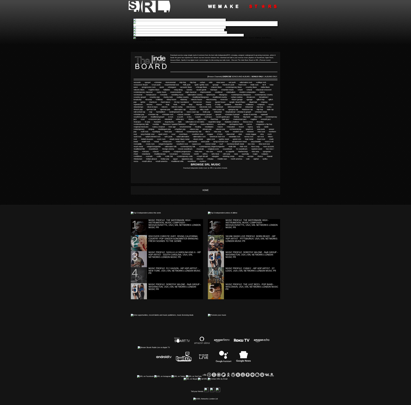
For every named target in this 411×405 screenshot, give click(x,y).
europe (251, 156)
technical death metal (235, 144)
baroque (214, 90)
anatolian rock (234, 137)
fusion (191, 119)
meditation (209, 127)
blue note (258, 117)
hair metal (249, 139)
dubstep (184, 99)
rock (270, 134)
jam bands (193, 141)
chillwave (250, 104)
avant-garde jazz (223, 117)
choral (249, 90)
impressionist (206, 92)
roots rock (151, 144)
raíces (249, 124)
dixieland (168, 119)
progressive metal (240, 141)
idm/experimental (234, 107)
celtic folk (169, 156)
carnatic (149, 156)
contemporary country (264, 95)
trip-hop (183, 82)
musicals (200, 149)
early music (161, 92)
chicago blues (201, 87)
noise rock (180, 141)
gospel (147, 82)
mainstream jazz (240, 119)
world (196, 154)
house (208, 102)
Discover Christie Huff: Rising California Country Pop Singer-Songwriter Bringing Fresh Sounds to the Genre (173, 238)
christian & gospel (232, 114)
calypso (265, 154)
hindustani (138, 159)
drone (241, 156)
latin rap (270, 109)
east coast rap (218, 109)
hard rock (242, 85)
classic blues (217, 87)
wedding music (178, 95)
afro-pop (226, 154)
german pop (165, 109)
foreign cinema (168, 149)
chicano (146, 151)
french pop (138, 109)
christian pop (139, 114)
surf (221, 144)
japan (176, 159)
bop (190, 104)
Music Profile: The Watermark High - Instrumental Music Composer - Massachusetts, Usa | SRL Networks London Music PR (175, 224)
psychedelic (256, 141)
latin (180, 122)
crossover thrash (141, 85)
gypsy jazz (202, 119)
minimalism (231, 92)
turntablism (161, 112)
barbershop (243, 151)
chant (240, 90)
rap (151, 112)
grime (143, 102)
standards (146, 154)
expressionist (176, 92)
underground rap (176, 112)
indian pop (165, 159)
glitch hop (260, 99)
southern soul (197, 134)
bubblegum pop (165, 129)
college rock (261, 82)
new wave (221, 82)
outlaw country (183, 97)
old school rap (139, 112)
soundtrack (153, 149)
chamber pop (180, 129)
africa (205, 154)
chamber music (228, 90)
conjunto (166, 151)
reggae (210, 134)
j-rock (171, 117)
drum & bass (153, 107)
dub (240, 134)
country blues (251, 87)
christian (158, 82)
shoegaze (172, 87)
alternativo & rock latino (195, 122)
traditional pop (160, 154)
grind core (237, 139)
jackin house (220, 102)
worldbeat (192, 161)
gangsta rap (233, 109)
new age (172, 127)
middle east (222, 159)
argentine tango (215, 122)
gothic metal (224, 139)
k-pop (147, 122)
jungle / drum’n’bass (237, 102)
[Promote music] (265, 60)
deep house (171, 99)
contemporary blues (234, 87)
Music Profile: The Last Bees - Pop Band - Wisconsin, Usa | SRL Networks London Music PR (252, 286)
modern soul (238, 132)
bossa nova (248, 122)
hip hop (193, 82)
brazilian (260, 122)
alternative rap (180, 109)
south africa (147, 161)
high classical (191, 92)
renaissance (151, 95)
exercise (224, 99)
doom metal (198, 139)
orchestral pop (236, 129)
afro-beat (215, 154)
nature (220, 127)
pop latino (221, 124)
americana (211, 95)
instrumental (170, 82)
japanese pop (187, 159)
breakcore (251, 97)
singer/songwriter (166, 144)
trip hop (260, 107)
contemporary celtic (185, 156)
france (260, 156)
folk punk (187, 85)
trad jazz (137, 122)
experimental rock (172, 85)
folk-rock (243, 146)
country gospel (140, 97)
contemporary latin (141, 124)
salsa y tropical (159, 127)
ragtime (254, 119)
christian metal (261, 112)
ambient (228, 104)
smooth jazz (266, 119)
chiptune (261, 104)
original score (213, 149)
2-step (217, 104)
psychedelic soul (147, 134)
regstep (264, 102)
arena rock (249, 137)
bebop (236, 117)
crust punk (156, 85)
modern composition (248, 92)
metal (157, 141)
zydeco (203, 161)
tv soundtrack (242, 149)
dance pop (194, 129)
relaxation (231, 127)
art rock (261, 137)
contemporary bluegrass (241, 95)
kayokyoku (169, 122)
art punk (232, 82)
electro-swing (177, 107)
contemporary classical (143, 92)
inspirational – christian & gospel (238, 112)
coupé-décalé (202, 156)
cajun (255, 154)
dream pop (207, 129)
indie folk (232, 146)
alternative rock (246, 82)
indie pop (206, 112)
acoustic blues (186, 87)
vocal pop (186, 154)
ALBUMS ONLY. (271, 77)
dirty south (204, 109)
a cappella (230, 151)
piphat (256, 159)
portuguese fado (236, 124)
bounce (193, 109)
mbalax (211, 159)
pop (258, 127)
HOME (205, 190)
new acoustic (269, 146)
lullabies (167, 90)
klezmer (200, 159)
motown (251, 132)
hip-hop (260, 109)
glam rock (211, 139)
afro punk (168, 137)
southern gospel (140, 117)
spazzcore (196, 144)
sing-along (179, 90)
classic (156, 151)
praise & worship (250, 114)
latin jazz (226, 119)
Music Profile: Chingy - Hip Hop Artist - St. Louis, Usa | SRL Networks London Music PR (251, 269)
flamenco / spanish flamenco (174, 124)
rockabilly (138, 144)
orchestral (138, 95)
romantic (164, 95)
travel (241, 127)
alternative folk (171, 146)
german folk (151, 109)
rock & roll (269, 141)
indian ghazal (152, 159)
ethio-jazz (180, 119)
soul (183, 104)
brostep (149, 99)
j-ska (189, 117)
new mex (198, 151)
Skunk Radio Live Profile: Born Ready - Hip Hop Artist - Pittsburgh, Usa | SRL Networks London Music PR (251, 238)
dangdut (215, 156)
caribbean (138, 156)
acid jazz (208, 117)
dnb (211, 82)
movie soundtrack (185, 149)
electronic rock (205, 107)
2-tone (220, 134)
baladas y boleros (232, 122)
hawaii (269, 156)
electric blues (139, 90)
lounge (199, 104)
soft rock (144, 132)
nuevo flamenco (207, 124)
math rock (146, 141)
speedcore (138, 104)
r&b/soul (179, 132)
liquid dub (253, 102)
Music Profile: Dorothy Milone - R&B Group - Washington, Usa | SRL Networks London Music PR (175, 286)
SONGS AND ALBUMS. (241, 77)
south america (161, 161)
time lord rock (264, 144)
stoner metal (210, 144)
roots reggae (251, 134)
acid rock (137, 137)
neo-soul (261, 132)
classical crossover (264, 90)
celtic (159, 156)
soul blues (184, 134)
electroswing (211, 99)
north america (236, 159)
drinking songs (229, 156)
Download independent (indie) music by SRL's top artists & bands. (205, 168)
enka (269, 107)
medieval (218, 92)
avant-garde (201, 90)
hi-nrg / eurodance (182, 102)
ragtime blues (154, 90)
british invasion (147, 139)
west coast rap (193, 112)
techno (149, 104)
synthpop (157, 132)
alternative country (195, 95)
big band (247, 117)
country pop (155, 97)
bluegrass (223, 95)
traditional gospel (157, 117)
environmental (185, 127)
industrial (249, 107)
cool (142, 119)
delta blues (265, 87)
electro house (197, 99)
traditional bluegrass (201, 97)
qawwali (264, 114)
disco (208, 132)
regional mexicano (141, 127)
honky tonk (168, 97)
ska (262, 134)
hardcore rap (248, 109)
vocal (220, 151)
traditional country (220, 97)
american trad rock (217, 137)
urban (203, 82)
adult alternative (183, 137)
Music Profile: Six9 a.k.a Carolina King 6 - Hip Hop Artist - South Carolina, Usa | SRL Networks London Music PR (175, 254)
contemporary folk (188, 146)
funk (175, 104)
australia (245, 154)
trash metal (138, 146)
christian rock (168, 114)
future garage (237, 99)
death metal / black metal (179, 139)
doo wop (217, 132)
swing (208, 104)
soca (136, 161)
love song (255, 146)
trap (167, 104)
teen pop (168, 132)
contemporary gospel (203, 114)
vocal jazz (174, 154)
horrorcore (197, 102)
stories (189, 90)
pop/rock (249, 129)
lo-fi (264, 85)
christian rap (153, 114)
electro (164, 107)
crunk (271, 104)
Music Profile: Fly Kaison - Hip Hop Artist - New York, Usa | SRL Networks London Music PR (175, 270)
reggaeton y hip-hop (264, 124)
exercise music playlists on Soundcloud (251, 57)
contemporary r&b (194, 132)
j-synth (180, 117)
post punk (205, 141)
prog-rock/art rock (221, 141)
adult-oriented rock (153, 137)
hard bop (214, 119)
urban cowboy (237, 97)
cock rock (162, 139)
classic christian (184, 114)
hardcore (153, 102)
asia (236, 154)
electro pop (221, 129)
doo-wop (255, 151)
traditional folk (139, 149)
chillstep (159, 99)
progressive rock (149, 87)
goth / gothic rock (202, 85)
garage (250, 99)
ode (248, 159)
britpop (151, 129)
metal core (167, 141)
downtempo (138, 107)
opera (262, 92)
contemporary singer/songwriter (212, 146)
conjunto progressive (182, 151)
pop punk (261, 129)
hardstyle (220, 107)
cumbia (156, 124)
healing (198, 127)
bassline (239, 104)
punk (162, 87)
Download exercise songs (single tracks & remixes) (187, 55)
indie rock (254, 85)
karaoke (157, 122)
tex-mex (251, 144)
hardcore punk (228, 85)
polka (265, 159)
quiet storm (163, 134)
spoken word (257, 149)
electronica (191, 107)
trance (159, 104)
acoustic (137, 82)
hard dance (165, 102)
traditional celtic (178, 161)
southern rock (182, 144)
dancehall (230, 134)
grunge (216, 85)
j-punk (198, 117)
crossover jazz (155, 119)
